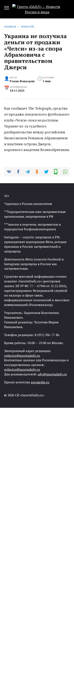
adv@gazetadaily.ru (52, 374)
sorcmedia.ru (40, 382)
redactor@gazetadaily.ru (22, 355)
